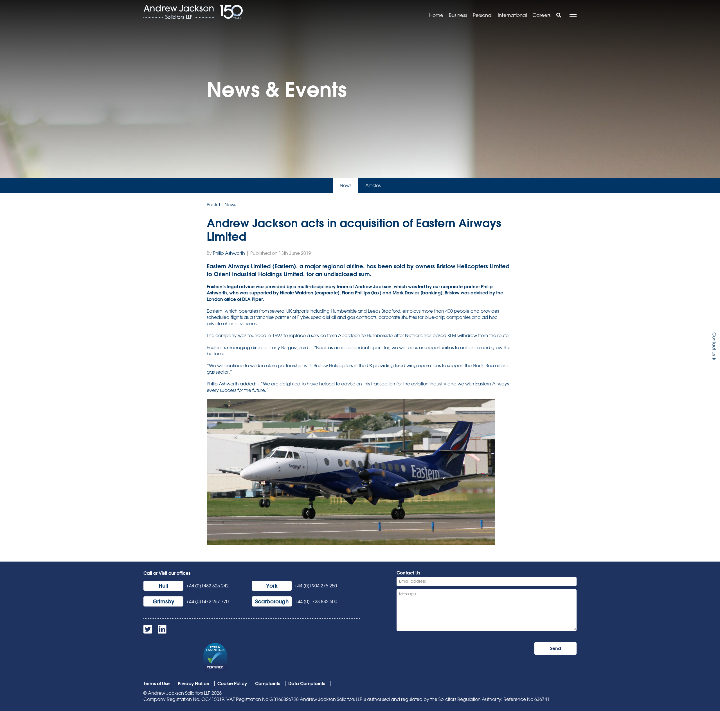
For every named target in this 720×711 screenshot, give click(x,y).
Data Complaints (306, 683)
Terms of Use (156, 683)
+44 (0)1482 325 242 (207, 586)
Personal (482, 15)
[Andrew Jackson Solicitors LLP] (178, 12)
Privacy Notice (193, 683)
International (512, 15)
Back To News (221, 204)
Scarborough (272, 601)
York (272, 585)
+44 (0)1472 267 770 (207, 601)
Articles (373, 185)
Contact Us (714, 344)
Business (458, 15)
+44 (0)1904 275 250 (315, 586)
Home (436, 15)
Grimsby (163, 601)
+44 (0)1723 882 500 (316, 601)
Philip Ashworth (229, 253)
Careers (541, 15)
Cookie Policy (232, 683)
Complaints (267, 683)
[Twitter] (147, 631)
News (345, 185)
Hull (163, 585)
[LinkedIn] (162, 631)
